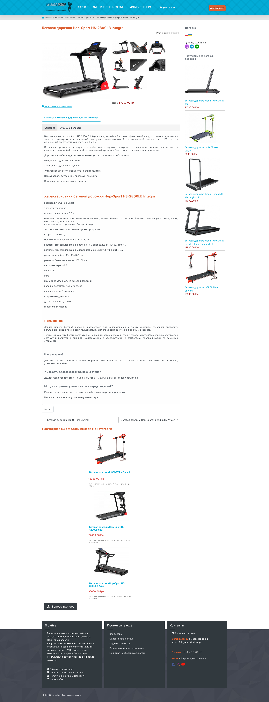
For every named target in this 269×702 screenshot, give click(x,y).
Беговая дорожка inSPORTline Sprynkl (67, 419)
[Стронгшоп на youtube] (183, 664)
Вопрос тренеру (62, 606)
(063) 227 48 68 (197, 42)
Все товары (115, 633)
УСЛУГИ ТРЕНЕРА (140, 7)
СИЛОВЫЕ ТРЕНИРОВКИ (108, 7)
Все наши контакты (185, 633)
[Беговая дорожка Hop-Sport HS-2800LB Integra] (120, 47)
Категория (71, 117)
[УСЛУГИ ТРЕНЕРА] (152, 7)
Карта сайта (56, 679)
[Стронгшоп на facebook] (173, 664)
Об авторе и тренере (61, 669)
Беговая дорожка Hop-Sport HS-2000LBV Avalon (148, 419)
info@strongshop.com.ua (192, 658)
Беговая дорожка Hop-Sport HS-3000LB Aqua (107, 584)
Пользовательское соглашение (66, 672)
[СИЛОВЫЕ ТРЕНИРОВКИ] (124, 7)
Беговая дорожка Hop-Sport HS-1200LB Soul (107, 528)
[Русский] (186, 34)
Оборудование (167, 7)
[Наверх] (264, 697)
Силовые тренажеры (121, 638)
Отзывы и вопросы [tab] (70, 127)
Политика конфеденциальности (127, 653)
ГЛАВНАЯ (82, 7)
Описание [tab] (49, 127)
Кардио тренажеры (120, 643)
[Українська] (190, 34)
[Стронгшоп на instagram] (178, 664)
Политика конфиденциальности (67, 675)
